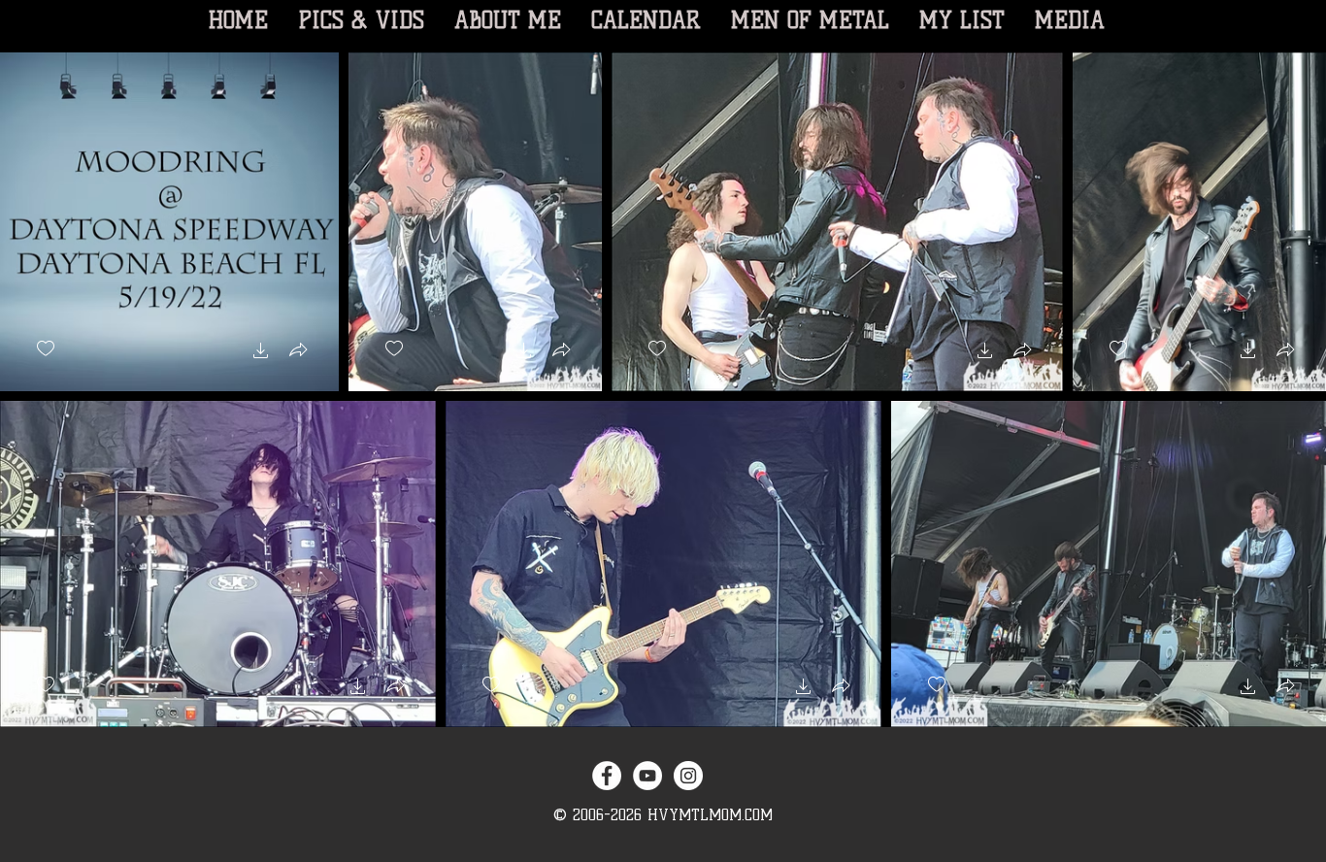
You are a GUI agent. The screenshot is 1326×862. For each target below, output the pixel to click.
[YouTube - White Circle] (647, 775)
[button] (261, 353)
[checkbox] (45, 349)
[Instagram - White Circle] (688, 775)
